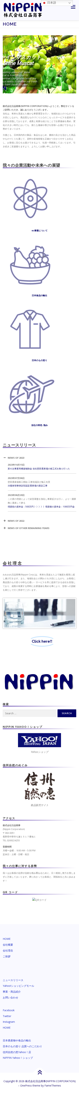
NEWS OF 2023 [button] (16, 457)
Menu (73, 6)
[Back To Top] (39, 1072)
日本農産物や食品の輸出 (17, 1040)
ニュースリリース (13, 980)
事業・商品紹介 (12, 991)
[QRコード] (39, 899)
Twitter (7, 1016)
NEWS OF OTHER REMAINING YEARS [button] (28, 528)
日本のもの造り (39, 360)
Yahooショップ (39, 752)
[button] (7, 64)
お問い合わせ (10, 997)
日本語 (51, 2)
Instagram (9, 1021)
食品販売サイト (39, 805)
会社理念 (8, 950)
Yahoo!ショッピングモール (18, 985)
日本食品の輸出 (39, 295)
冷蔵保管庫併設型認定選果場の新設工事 (27, 485)
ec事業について (40, 230)
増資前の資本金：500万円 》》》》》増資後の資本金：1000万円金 (41, 506)
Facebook (9, 1010)
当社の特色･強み (39, 425)
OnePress (26, 1085)
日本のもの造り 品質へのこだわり (22, 1046)
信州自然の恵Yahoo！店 (17, 1052)
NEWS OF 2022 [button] (16, 520)
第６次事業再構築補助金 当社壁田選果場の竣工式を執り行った (39, 468)
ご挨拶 (6, 956)
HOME (6, 939)
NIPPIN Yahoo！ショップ (18, 1057)
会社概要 (8, 944)
